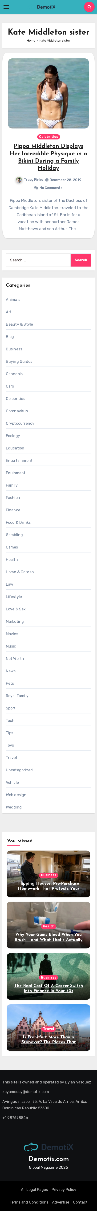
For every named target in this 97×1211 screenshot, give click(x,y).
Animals (13, 299)
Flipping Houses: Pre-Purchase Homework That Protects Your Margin (48, 889)
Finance (13, 510)
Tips (9, 733)
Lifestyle (14, 597)
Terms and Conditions (29, 1202)
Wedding (14, 807)
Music (11, 646)
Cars (10, 386)
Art (9, 312)
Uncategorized (19, 770)
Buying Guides (19, 361)
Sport (11, 708)
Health (12, 559)
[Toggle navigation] (6, 7)
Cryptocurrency (20, 423)
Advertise (60, 1202)
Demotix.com (48, 1159)
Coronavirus (17, 411)
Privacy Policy (64, 1189)
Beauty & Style (19, 324)
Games (12, 547)
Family (12, 485)
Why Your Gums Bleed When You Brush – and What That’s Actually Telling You (49, 940)
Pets (10, 683)
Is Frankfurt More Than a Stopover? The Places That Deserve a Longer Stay (48, 1042)
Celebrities (48, 137)
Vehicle (12, 782)
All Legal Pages (34, 1189)
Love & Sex (16, 609)
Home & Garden (20, 572)
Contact (80, 1202)
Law (9, 584)
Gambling (14, 535)
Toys (10, 745)
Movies (12, 634)
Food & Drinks (18, 522)
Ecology (13, 436)
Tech (10, 720)
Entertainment (19, 460)
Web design (16, 795)
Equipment (16, 473)
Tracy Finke (33, 180)
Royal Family (17, 696)
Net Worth (15, 658)
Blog (10, 337)
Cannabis (14, 374)
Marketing (15, 621)
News (11, 671)
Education (15, 448)
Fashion (13, 497)
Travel (11, 757)
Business (14, 349)
